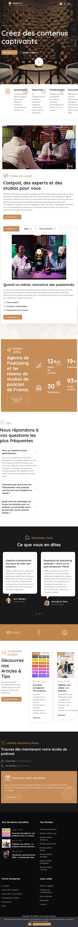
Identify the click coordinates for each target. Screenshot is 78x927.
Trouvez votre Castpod (17, 400)
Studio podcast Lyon (48, 833)
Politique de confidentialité (46, 891)
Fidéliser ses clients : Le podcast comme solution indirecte (64, 688)
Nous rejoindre (46, 896)
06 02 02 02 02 (23, 766)
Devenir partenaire (30, 52)
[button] (36, 614)
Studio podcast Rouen (46, 849)
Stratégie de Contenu (10, 898)
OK (30, 924)
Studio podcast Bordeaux (46, 838)
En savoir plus (11, 217)
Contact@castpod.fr (23, 761)
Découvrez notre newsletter (28, 778)
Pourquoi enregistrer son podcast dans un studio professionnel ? (40, 688)
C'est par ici (11, 797)
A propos (5, 886)
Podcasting (6, 902)
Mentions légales (47, 886)
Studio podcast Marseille (46, 855)
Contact (43, 904)
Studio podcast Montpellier (46, 862)
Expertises (37, 89)
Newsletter (44, 900)
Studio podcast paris (48, 829)
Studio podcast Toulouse (46, 868)
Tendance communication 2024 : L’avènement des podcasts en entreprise (24, 856)
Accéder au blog (10, 699)
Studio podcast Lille (48, 844)
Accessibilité (20, 89)
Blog (4, 906)
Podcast (36, 654)
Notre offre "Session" (10, 890)
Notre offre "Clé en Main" (12, 894)
